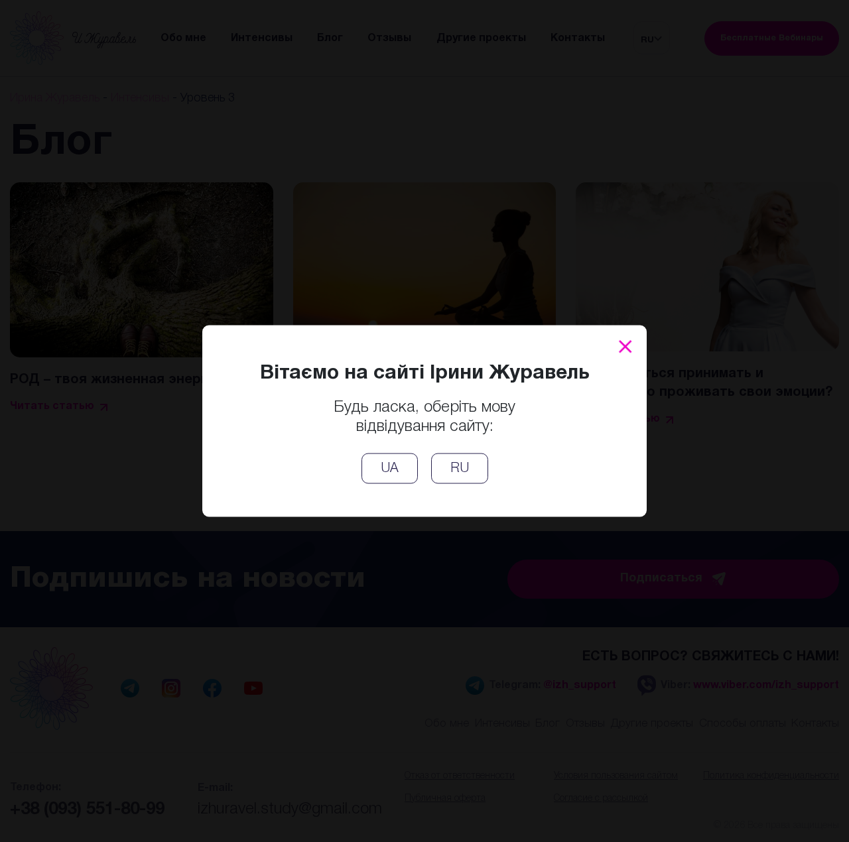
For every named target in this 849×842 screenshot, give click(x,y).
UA (390, 469)
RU (459, 469)
